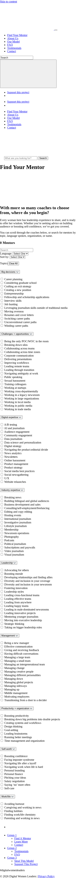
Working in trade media (17, 409)
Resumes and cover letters (19, 315)
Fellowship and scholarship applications (26, 297)
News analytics (12, 453)
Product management (16, 463)
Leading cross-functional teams (21, 595)
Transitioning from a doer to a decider (25, 700)
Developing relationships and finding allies (28, 577)
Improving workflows (16, 362)
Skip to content (8, 1)
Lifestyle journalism (15, 526)
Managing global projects (18, 682)
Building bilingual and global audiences (26, 500)
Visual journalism (14, 554)
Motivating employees (16, 696)
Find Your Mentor (17, 35)
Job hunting (11, 304)
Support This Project (26, 864)
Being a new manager (16, 642)
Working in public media (18, 405)
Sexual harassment (14, 380)
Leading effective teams (17, 598)
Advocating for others (16, 570)
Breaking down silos (16, 344)
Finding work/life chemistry (20, 814)
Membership (11, 529)
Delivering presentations (18, 359)
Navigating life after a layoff (20, 763)
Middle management (15, 693)
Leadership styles (14, 591)
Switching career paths (17, 318)
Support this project (18, 92)
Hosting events (12, 515)
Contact (11, 51)
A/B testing (10, 424)
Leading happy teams (16, 605)
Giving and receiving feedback (21, 650)
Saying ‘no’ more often (17, 784)
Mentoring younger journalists (21, 616)
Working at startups (15, 387)
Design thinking (13, 726)
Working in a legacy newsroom (22, 394)
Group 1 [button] (12, 835)
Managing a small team (17, 660)
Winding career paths (16, 325)
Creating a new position (17, 289)
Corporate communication (19, 355)
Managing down (13, 678)
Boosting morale (13, 573)
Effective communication (18, 646)
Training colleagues (15, 384)
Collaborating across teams (19, 348)
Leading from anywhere (18, 602)
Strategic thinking (14, 623)
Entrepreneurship (14, 293)
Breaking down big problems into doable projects (32, 719)
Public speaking (13, 377)
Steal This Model (24, 860)
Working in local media (17, 402)
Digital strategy (12, 446)
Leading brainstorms (15, 733)
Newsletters (11, 456)
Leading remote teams (16, 366)
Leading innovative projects (20, 613)
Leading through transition (19, 369)
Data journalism (13, 438)
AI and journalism (14, 428)
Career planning (13, 279)
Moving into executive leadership (23, 620)
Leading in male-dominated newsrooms (26, 609)
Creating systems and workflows (22, 722)
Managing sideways (15, 685)
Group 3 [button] (12, 857)
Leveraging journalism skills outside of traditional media (36, 307)
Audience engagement (16, 431)
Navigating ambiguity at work (21, 373)
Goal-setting (11, 730)
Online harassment (14, 460)
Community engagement (18, 435)
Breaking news (12, 497)
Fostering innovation (16, 588)
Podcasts (9, 540)
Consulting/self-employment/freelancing (26, 508)
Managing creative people (18, 671)
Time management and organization (24, 740)
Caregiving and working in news (22, 807)
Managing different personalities (22, 675)
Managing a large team (17, 657)
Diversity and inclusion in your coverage (27, 580)
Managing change (14, 667)
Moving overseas (14, 311)
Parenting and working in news (22, 818)
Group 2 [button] (12, 848)
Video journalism (14, 551)
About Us (12, 38)
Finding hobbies (13, 811)
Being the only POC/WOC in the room (26, 341)
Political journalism (15, 543)
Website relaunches (15, 481)
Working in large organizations (21, 398)
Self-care (9, 788)
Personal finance (13, 774)
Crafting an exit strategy (17, 286)
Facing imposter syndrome (19, 759)
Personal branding (14, 770)
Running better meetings (18, 737)
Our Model (13, 41)
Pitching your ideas (15, 777)
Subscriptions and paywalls (19, 547)
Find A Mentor (22, 838)
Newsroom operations (16, 533)
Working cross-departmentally (21, 391)
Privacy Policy (46, 876)
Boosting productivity (16, 715)
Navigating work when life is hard (23, 766)
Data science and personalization (22, 442)
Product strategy (13, 467)
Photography (11, 536)
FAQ (10, 44)
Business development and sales (22, 504)
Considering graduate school (20, 282)
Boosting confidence (16, 756)
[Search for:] (21, 158)
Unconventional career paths (20, 322)
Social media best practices (19, 471)
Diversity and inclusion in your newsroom (28, 584)
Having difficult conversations (21, 653)
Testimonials (14, 48)
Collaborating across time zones (22, 352)
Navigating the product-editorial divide (26, 449)
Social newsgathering (16, 474)
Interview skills (12, 300)
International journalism (17, 518)
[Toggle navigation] (55, 30)
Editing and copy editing (18, 511)
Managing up (11, 689)
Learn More (21, 841)
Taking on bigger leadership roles (23, 627)
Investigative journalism (17, 522)
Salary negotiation (14, 781)
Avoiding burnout (14, 803)
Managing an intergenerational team (24, 664)
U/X (6, 478)
